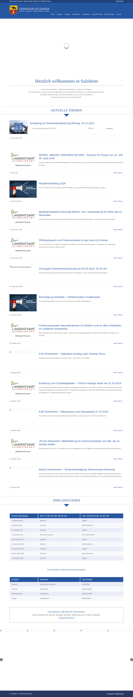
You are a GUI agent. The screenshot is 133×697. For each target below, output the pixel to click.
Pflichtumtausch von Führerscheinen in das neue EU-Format (73, 240)
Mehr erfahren (118, 173)
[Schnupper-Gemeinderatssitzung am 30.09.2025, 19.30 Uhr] (23, 274)
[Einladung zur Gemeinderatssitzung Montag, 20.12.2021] (19, 127)
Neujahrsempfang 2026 (52, 183)
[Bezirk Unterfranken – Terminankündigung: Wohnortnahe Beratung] (23, 475)
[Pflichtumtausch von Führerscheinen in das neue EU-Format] (23, 246)
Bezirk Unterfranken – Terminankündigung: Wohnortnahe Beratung (77, 469)
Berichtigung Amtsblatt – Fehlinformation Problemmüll (69, 297)
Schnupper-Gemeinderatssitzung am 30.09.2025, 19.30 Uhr (73, 268)
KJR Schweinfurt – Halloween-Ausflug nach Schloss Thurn (72, 353)
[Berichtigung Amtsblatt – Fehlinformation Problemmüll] (23, 302)
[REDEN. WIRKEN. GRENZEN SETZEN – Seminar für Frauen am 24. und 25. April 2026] (23, 160)
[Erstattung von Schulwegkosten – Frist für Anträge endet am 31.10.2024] (23, 389)
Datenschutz (119, 693)
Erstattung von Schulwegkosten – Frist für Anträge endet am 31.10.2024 (80, 383)
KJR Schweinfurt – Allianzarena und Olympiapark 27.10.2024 (73, 411)
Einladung (109, 128)
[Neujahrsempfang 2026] (23, 189)
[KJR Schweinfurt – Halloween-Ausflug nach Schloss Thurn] (23, 360)
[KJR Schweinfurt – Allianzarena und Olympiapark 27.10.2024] (23, 418)
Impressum (110, 693)
